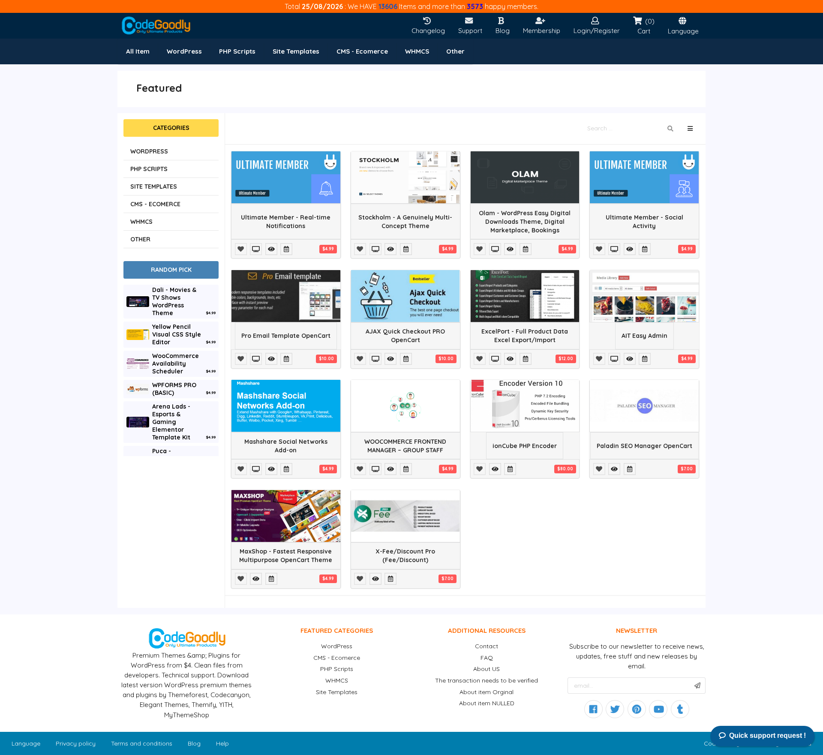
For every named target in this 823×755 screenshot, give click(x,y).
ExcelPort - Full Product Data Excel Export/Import (524, 336)
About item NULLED (486, 703)
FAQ (487, 658)
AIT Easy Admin (644, 336)
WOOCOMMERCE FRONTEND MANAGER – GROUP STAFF (405, 446)
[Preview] (257, 249)
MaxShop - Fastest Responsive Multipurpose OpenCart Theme (285, 555)
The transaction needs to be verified (486, 680)
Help (222, 743)
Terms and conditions (141, 743)
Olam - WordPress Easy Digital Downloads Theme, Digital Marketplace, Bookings (525, 221)
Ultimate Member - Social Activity (644, 222)
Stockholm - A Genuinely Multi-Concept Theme (405, 222)
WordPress (336, 646)
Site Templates (336, 692)
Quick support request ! (767, 735)
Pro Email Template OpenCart (285, 336)
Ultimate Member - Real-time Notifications (285, 222)
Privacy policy (76, 743)
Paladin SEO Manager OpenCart (644, 446)
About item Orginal (487, 692)
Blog (194, 743)
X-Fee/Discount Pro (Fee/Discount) (405, 555)
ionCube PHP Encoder (525, 446)
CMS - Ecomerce (336, 658)
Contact (486, 646)
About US (486, 669)
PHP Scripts (336, 669)
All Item (138, 51)
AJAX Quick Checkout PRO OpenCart (405, 336)
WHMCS (336, 680)
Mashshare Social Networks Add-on (285, 446)
